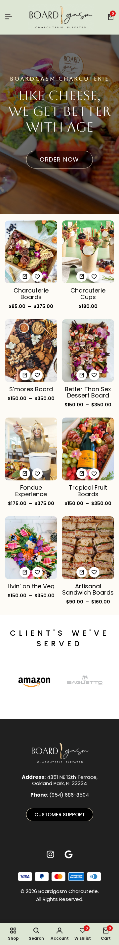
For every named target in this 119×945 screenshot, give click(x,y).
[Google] (68, 854)
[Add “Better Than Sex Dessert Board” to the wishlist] (94, 375)
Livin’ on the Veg (31, 586)
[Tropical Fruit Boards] (88, 448)
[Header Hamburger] (8, 17)
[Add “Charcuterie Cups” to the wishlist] (94, 276)
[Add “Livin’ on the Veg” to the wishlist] (37, 572)
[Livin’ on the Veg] (31, 547)
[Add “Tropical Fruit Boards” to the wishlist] (94, 473)
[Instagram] (50, 854)
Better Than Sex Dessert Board (88, 392)
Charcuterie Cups (87, 293)
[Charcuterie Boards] (31, 251)
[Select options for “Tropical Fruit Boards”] (81, 473)
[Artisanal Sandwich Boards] (88, 547)
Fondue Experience (31, 490)
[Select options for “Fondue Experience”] (25, 473)
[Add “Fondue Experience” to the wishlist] (37, 473)
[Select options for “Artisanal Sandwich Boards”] (81, 572)
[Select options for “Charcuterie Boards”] (25, 276)
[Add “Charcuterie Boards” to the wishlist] (37, 276)
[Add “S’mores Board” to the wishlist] (37, 375)
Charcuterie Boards (31, 293)
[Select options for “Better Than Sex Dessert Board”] (81, 375)
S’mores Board (31, 389)
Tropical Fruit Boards (88, 490)
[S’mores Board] (31, 349)
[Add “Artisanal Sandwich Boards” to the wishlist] (94, 572)
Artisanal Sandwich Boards (88, 589)
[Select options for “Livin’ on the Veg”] (25, 572)
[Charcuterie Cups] (88, 251)
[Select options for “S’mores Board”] (25, 375)
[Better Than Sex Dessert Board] (88, 349)
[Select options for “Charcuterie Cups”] (81, 276)
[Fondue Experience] (31, 448)
